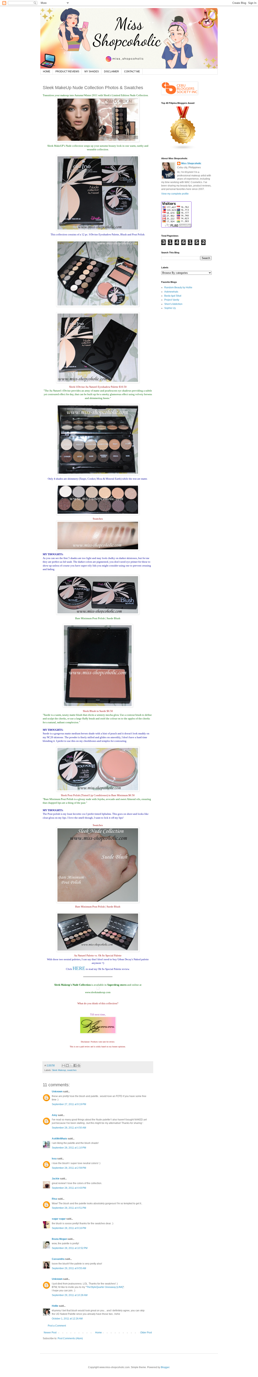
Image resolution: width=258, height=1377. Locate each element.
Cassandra (58, 1259)
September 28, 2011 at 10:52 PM (69, 1248)
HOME (46, 71)
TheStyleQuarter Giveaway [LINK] (104, 1287)
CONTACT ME (132, 71)
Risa (54, 1198)
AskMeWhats (59, 1138)
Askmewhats (171, 291)
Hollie (55, 1305)
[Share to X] (71, 1065)
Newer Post (50, 1332)
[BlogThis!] (67, 1065)
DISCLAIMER (111, 71)
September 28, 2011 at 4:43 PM (69, 1187)
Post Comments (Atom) (70, 1338)
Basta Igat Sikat (172, 295)
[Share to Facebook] (75, 1065)
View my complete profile (175, 193)
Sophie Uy (170, 308)
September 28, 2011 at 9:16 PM (69, 1228)
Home (98, 1332)
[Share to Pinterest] (79, 1065)
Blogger (165, 1367)
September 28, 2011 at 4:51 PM (69, 1207)
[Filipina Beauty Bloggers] (183, 149)
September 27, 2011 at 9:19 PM (69, 1104)
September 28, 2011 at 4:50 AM (69, 1127)
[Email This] (63, 1065)
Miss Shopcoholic (191, 163)
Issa (54, 1158)
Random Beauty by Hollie (178, 287)
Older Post (146, 1332)
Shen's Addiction (173, 304)
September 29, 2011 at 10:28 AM (69, 1295)
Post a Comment (57, 1325)
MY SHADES (91, 71)
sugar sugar (59, 1218)
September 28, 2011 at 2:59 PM (69, 1167)
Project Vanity (171, 299)
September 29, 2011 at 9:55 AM (69, 1268)
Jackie (55, 1178)
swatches (72, 1070)
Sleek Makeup (59, 1070)
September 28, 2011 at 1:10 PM (69, 1147)
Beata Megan (59, 1239)
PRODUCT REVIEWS (67, 71)
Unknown (57, 1091)
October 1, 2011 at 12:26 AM (67, 1318)
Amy (54, 1115)
